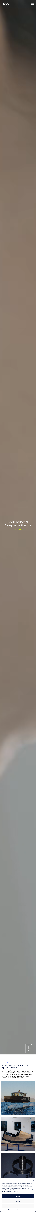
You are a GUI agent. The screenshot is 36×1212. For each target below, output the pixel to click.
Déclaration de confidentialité (15, 1209)
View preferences (18, 1206)
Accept (18, 1196)
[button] (33, 1180)
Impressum (26, 1209)
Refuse (18, 1201)
